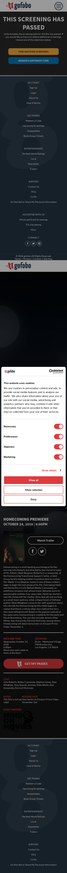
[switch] (58, 436)
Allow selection (33, 489)
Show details (49, 470)
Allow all (33, 480)
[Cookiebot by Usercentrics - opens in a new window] (49, 371)
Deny (33, 499)
